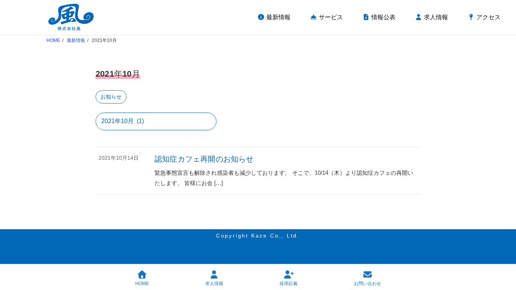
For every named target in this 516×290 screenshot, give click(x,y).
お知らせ (111, 97)
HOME (142, 283)
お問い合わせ (367, 283)
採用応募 (289, 283)
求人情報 (214, 283)
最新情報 (76, 40)
